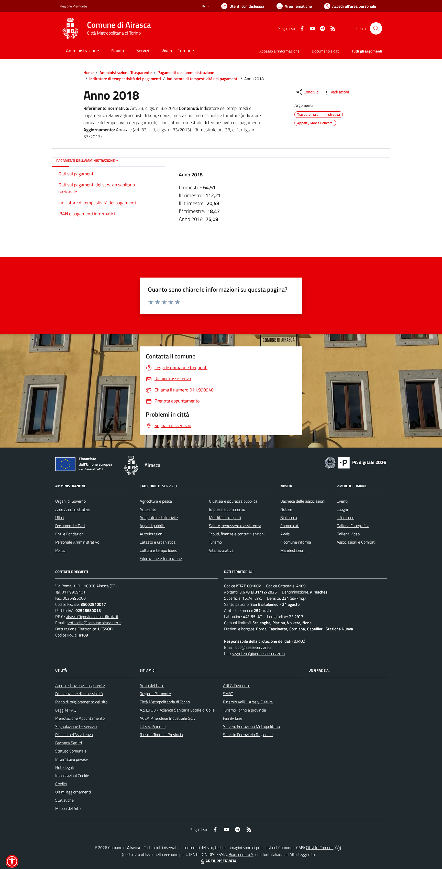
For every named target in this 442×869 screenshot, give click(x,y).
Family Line (232, 718)
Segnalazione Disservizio (76, 726)
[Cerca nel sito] (376, 28)
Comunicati (289, 526)
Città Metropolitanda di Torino (165, 702)
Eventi (342, 501)
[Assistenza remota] (338, 847)
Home (88, 72)
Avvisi (285, 534)
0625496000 (74, 598)
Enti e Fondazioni (69, 534)
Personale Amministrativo (77, 542)
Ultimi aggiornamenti (73, 792)
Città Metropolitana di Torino (114, 32)
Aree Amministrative (72, 509)
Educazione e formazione (161, 558)
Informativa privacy (71, 759)
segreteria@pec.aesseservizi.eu (258, 653)
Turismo (215, 542)
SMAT (228, 694)
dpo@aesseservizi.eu (253, 647)
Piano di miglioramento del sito (81, 702)
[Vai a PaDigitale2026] (355, 462)
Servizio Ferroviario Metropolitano (251, 726)
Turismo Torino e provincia (244, 710)
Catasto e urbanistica (157, 542)
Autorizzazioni (151, 534)
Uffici (59, 517)
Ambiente (148, 509)
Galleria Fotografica (353, 526)
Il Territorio (345, 517)
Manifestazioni (292, 550)
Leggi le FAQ (65, 710)
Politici (60, 550)
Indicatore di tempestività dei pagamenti (125, 79)
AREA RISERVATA (221, 861)
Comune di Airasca (119, 24)
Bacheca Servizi (68, 743)
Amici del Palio (152, 685)
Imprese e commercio (227, 509)
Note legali (64, 767)
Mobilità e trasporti (225, 517)
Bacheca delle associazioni (302, 501)
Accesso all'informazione (279, 51)
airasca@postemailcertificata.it (92, 616)
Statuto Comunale (70, 751)
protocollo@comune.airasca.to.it (94, 623)
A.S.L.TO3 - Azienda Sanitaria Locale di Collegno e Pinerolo (189, 710)
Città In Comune (320, 847)
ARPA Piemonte (236, 685)
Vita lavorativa (221, 550)
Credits (61, 784)
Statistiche (64, 800)
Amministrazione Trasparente (126, 72)
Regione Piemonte (73, 6)
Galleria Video (348, 534)
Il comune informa (295, 542)
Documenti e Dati (70, 526)
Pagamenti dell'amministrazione (186, 72)
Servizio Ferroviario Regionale (248, 735)
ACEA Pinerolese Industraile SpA (167, 718)
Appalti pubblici (152, 526)
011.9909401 (73, 592)
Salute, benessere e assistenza (235, 526)
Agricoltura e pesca (156, 501)
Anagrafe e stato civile (159, 517)
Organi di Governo (70, 501)
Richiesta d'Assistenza (74, 735)
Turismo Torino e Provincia (161, 735)
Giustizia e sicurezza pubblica (233, 501)
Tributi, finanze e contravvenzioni (236, 534)
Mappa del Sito (68, 808)
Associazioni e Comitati (356, 542)
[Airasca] (70, 28)
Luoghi (342, 509)
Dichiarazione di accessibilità (79, 694)
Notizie (286, 509)
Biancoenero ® (241, 854)
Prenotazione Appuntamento (80, 718)
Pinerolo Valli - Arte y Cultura (248, 702)
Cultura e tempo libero (158, 550)
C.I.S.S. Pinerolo (152, 726)
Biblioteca (288, 517)
